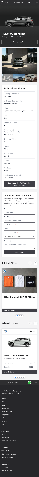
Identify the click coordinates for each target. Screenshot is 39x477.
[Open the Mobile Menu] (36, 2)
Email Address (9, 217)
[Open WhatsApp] (29, 382)
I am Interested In (11, 233)
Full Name (8, 209)
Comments (7, 241)
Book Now (19, 252)
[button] (35, 263)
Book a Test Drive (19, 41)
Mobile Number (10, 225)
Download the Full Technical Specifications (19, 184)
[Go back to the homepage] (2, 2)
